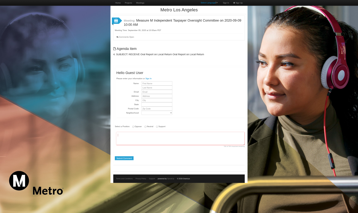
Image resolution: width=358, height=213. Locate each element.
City (137, 100)
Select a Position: (123, 126)
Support (152, 179)
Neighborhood (132, 113)
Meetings (140, 3)
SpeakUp (170, 179)
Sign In (226, 3)
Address (135, 96)
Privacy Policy (141, 179)
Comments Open (126, 36)
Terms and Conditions (124, 179)
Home (118, 3)
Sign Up (239, 3)
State (136, 104)
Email (136, 92)
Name (136, 83)
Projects (128, 3)
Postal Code (133, 108)
